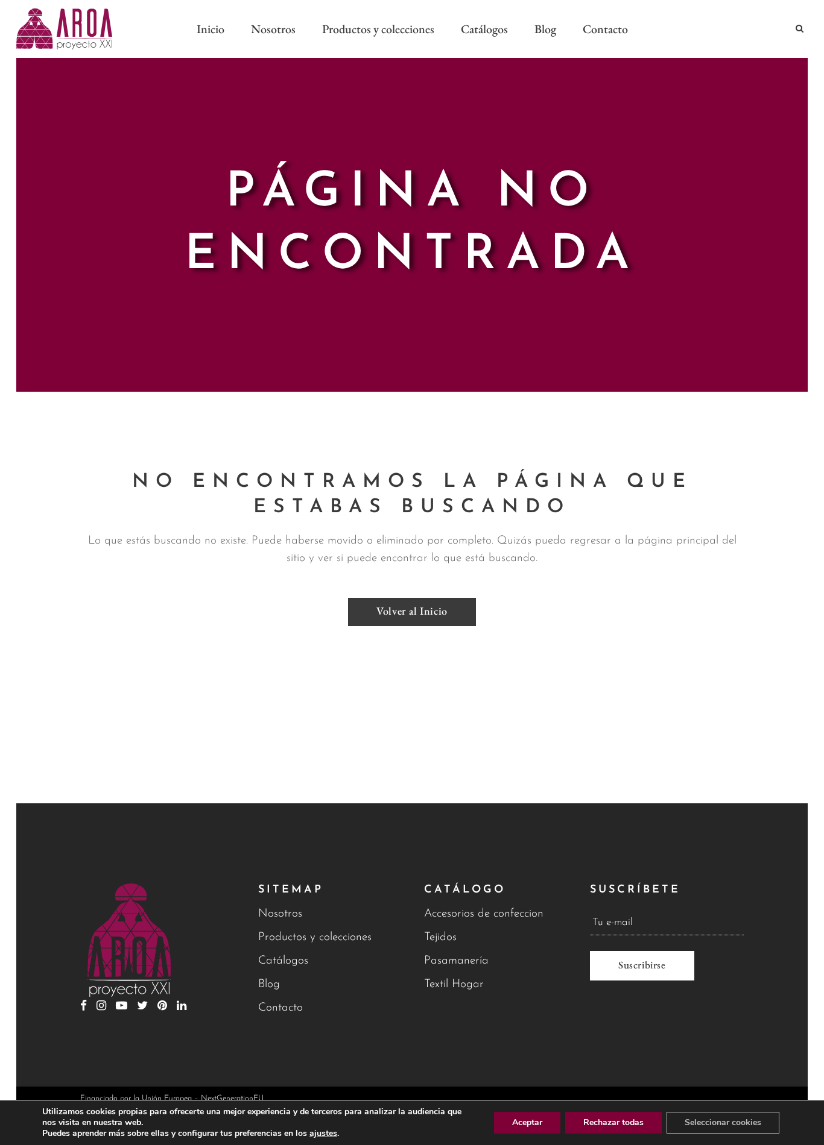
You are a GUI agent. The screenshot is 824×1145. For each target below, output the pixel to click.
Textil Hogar (454, 984)
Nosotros (280, 914)
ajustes (323, 1133)
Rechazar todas (613, 1122)
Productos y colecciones (315, 937)
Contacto (280, 1008)
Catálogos (283, 961)
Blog (269, 984)
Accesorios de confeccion (484, 914)
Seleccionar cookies (723, 1122)
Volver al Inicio (412, 611)
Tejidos (440, 937)
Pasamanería (456, 961)
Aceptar (527, 1122)
